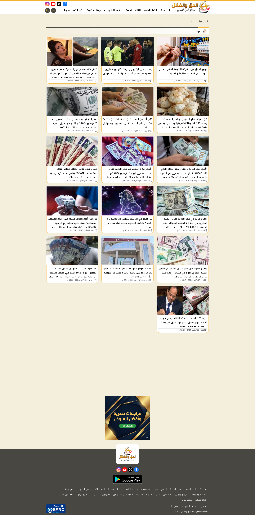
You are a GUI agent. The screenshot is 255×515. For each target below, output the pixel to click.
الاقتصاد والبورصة (199, 495)
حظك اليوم (187, 500)
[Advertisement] (127, 373)
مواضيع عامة (70, 489)
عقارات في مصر (67, 495)
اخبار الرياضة (99, 489)
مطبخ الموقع (85, 489)
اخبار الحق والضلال (163, 495)
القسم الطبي (115, 10)
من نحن (204, 506)
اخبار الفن (78, 10)
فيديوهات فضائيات (144, 495)
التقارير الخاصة (133, 10)
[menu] (53, 10)
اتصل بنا (174, 506)
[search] (47, 10)
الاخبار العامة (150, 10)
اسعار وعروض (83, 495)
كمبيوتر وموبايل (181, 495)
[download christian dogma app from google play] (127, 479)
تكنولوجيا (106, 495)
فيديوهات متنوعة (96, 10)
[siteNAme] (191, 7)
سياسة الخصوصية (189, 506)
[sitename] (127, 454)
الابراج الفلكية (201, 500)
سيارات (95, 495)
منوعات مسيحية (115, 489)
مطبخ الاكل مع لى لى (123, 495)
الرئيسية (165, 10)
